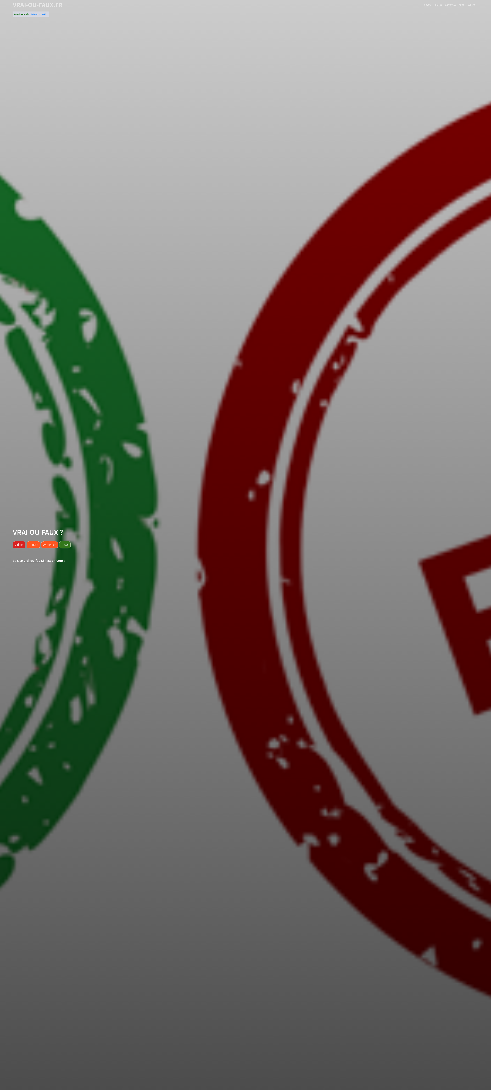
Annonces (450, 4)
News (462, 4)
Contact (472, 4)
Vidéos (19, 545)
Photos (438, 4)
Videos (427, 4)
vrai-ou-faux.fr (38, 5)
